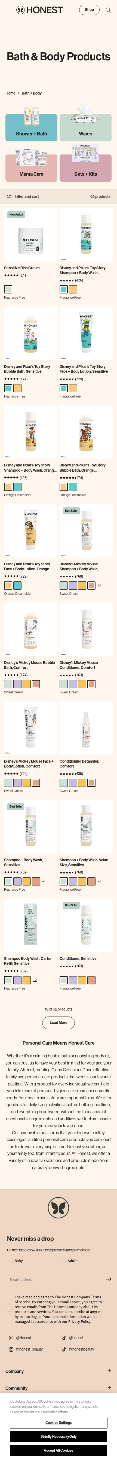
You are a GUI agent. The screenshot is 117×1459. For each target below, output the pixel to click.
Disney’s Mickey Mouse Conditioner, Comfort (79, 665)
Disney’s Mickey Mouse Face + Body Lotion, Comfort (29, 764)
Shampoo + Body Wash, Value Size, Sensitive (84, 862)
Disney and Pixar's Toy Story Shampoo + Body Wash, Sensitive (83, 270)
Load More (58, 1022)
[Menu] (8, 10)
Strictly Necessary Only (59, 1436)
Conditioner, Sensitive (78, 958)
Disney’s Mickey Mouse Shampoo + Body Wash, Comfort (79, 567)
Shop (89, 9)
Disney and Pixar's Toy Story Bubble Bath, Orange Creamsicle (83, 468)
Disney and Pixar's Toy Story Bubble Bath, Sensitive (27, 369)
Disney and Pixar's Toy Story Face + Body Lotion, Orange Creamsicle (27, 567)
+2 (35, 980)
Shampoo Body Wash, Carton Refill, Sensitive (28, 961)
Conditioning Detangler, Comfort (79, 764)
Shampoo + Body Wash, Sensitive (23, 862)
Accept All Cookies (58, 1450)
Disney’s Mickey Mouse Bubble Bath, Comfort (29, 665)
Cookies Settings (58, 1423)
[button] (106, 10)
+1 (99, 585)
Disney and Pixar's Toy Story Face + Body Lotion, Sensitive (84, 369)
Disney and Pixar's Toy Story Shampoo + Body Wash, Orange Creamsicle (30, 468)
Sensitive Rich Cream (22, 268)
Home (10, 93)
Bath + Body (32, 93)
